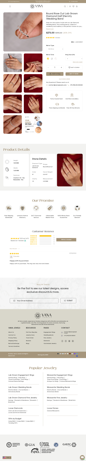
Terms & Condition (13, 346)
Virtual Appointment (14, 1)
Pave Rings (24, 379)
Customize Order (64, 79)
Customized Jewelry (50, 343)
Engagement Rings (49, 332)
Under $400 (21, 421)
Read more (50, 29)
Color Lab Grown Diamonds (17, 410)
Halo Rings (22, 377)
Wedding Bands (48, 335)
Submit (70, 301)
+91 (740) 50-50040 (74, 1)
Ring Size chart (78, 62)
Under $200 (12, 421)
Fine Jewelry (47, 337)
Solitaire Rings (12, 377)
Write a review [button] (66, 239)
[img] (14, 253)
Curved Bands (23, 390)
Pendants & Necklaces (22, 400)
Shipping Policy (12, 340)
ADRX (46, 354)
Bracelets (33, 400)
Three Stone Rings (14, 379)
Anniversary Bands (14, 391)
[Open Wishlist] (73, 6)
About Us (11, 332)
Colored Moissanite (53, 410)
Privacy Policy (12, 337)
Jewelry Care (30, 335)
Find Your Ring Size (31, 332)
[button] (65, 6)
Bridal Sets (11, 402)
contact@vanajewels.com (58, 85)
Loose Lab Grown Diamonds (17, 412)
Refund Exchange (13, 343)
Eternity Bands (12, 390)
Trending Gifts (12, 423)
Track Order (30, 337)
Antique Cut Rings (52, 381)
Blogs (27, 343)
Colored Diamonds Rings (16, 381)
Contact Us (11, 335)
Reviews (28, 340)
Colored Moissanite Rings (68, 381)
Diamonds (47, 340)
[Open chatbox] (82, 457)
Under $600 (30, 421)
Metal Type (50, 45)
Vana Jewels (18, 353)
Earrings (10, 400)
